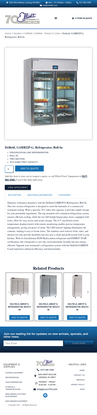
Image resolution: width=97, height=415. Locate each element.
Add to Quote (29, 168)
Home (8, 33)
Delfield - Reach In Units (47, 33)
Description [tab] (14, 195)
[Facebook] (45, 395)
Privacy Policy (78, 385)
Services (80, 380)
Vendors (17, 33)
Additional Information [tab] (39, 195)
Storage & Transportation (12, 388)
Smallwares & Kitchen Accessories (15, 395)
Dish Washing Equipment (16, 401)
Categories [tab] (64, 195)
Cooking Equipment (14, 373)
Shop (82, 389)
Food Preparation (13, 382)
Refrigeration (12, 377)
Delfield (28, 33)
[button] (56, 18)
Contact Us (79, 375)
